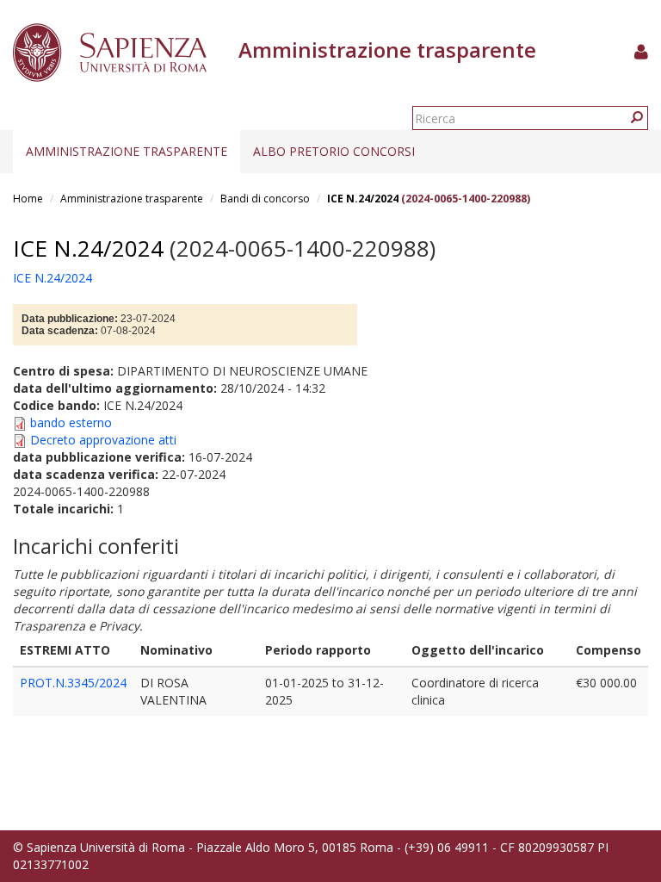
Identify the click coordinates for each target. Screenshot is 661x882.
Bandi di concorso (265, 198)
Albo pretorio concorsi (334, 151)
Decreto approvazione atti (103, 440)
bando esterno (71, 422)
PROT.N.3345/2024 (73, 682)
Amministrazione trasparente (126, 151)
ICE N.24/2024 (362, 198)
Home (28, 198)
